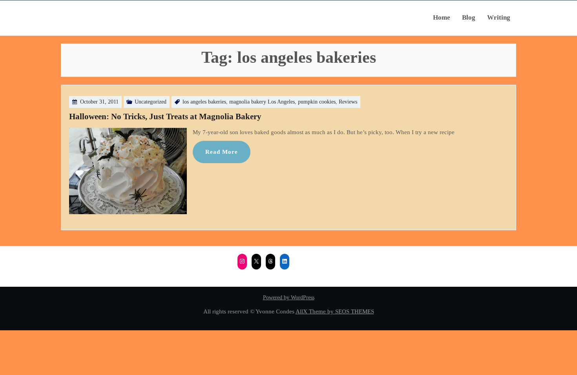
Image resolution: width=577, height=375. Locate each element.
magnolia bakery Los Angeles (262, 102)
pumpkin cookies (317, 102)
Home (441, 17)
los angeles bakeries (204, 102)
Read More (221, 151)
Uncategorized (150, 102)
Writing (498, 17)
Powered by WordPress (288, 297)
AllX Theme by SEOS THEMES (335, 311)
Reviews (348, 102)
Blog (468, 17)
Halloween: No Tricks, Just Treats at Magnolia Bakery (165, 116)
